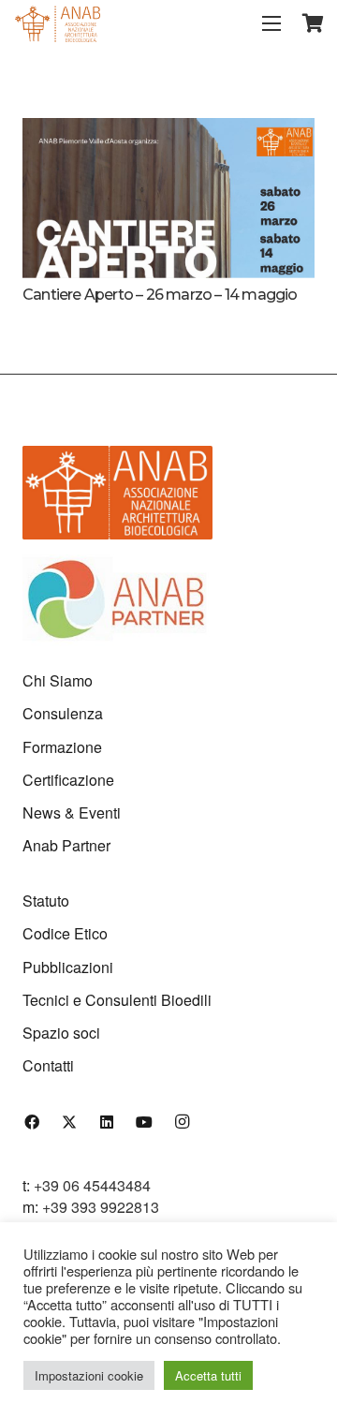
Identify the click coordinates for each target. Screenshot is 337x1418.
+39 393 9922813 (100, 1207)
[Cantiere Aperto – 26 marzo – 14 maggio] (168, 128)
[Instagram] (181, 1122)
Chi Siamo (57, 680)
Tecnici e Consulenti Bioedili (117, 1000)
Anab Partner (66, 845)
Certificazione (68, 779)
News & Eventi (71, 812)
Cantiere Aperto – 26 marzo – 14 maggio (160, 294)
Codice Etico (65, 933)
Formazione (62, 747)
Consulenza (62, 713)
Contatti (48, 1065)
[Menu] (271, 23)
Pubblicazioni (67, 967)
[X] (69, 1122)
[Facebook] (32, 1122)
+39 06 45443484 (92, 1185)
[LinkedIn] (106, 1122)
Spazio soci (61, 1032)
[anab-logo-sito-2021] (57, 23)
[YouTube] (144, 1122)
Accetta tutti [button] (208, 1375)
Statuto (45, 900)
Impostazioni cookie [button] (89, 1375)
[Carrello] (313, 23)
